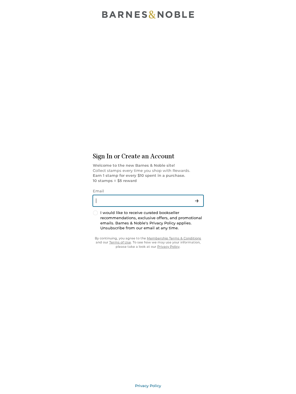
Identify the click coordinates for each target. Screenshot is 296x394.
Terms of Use (120, 242)
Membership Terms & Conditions (174, 238)
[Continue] (196, 201)
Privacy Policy (168, 247)
